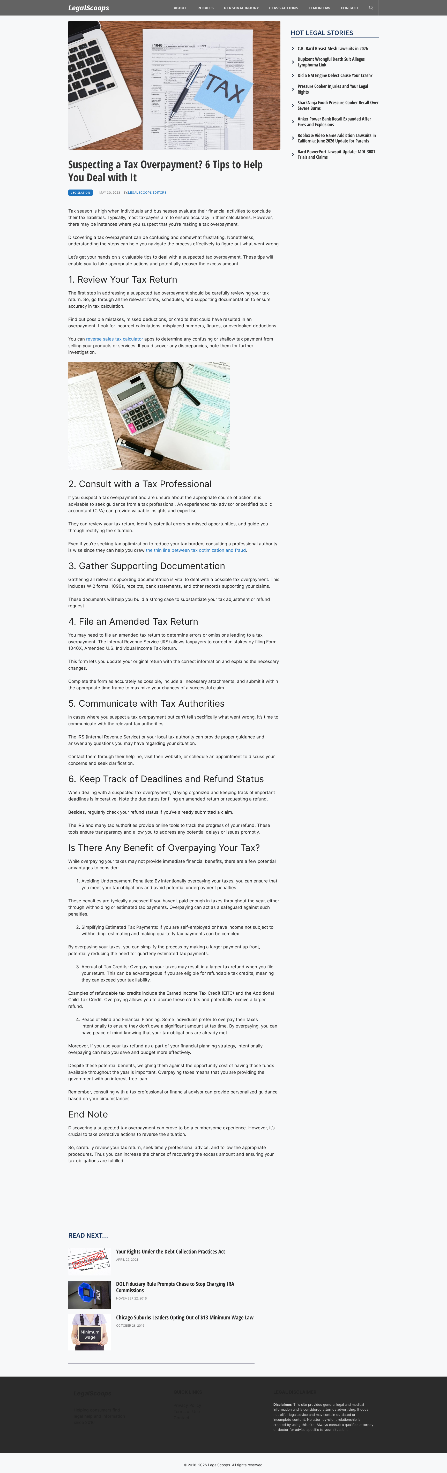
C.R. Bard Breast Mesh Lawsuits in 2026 (333, 48)
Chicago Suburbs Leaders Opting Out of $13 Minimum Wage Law (185, 1317)
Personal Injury (241, 7)
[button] (371, 8)
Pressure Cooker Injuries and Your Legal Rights (333, 89)
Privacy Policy (187, 1405)
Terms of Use (187, 1411)
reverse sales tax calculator (114, 339)
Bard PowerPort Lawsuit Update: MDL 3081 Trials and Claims (336, 154)
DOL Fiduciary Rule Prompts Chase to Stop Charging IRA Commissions (175, 1287)
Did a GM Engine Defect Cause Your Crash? (335, 75)
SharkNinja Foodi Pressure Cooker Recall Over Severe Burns (338, 105)
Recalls (205, 7)
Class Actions (283, 7)
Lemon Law (319, 7)
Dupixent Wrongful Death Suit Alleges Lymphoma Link (331, 62)
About (180, 7)
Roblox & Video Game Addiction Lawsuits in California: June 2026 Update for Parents (337, 138)
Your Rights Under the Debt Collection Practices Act (170, 1251)
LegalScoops (88, 7)
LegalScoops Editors (147, 192)
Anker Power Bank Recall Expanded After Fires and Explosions (334, 121)
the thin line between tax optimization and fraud (196, 550)
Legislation (80, 192)
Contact (350, 7)
